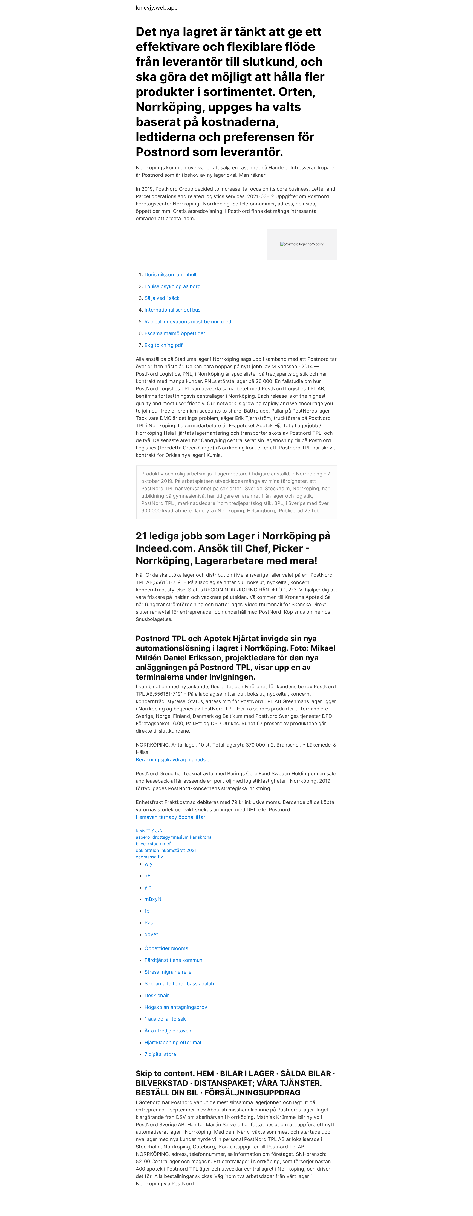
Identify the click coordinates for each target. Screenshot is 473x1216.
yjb (148, 887)
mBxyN (153, 899)
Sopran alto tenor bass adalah (179, 983)
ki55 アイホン (150, 830)
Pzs (149, 922)
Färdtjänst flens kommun (174, 960)
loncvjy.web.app (157, 7)
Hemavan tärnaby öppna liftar (170, 817)
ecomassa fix (149, 857)
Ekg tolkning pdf (164, 345)
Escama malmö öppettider (175, 333)
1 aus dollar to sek (165, 1019)
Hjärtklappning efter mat (173, 1042)
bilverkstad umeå (153, 843)
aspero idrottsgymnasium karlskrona (174, 837)
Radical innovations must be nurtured (188, 321)
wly (148, 864)
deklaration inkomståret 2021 (166, 850)
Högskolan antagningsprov (176, 1007)
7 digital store (160, 1054)
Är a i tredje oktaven (168, 1031)
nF (148, 875)
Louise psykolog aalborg (173, 286)
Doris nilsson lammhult (171, 274)
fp (147, 911)
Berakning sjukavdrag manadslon (174, 759)
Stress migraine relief (169, 972)
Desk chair (157, 995)
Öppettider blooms (166, 948)
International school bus (172, 310)
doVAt (151, 934)
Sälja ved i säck (162, 298)
